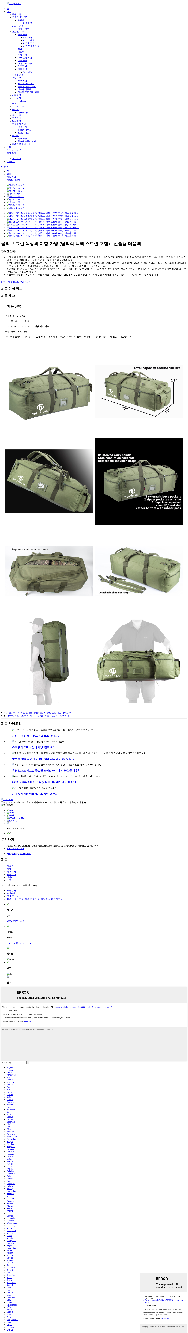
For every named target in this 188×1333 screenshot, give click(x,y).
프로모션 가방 (19, 124)
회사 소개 (11, 153)
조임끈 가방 (23, 132)
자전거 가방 (18, 107)
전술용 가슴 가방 (26, 83)
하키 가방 (22, 34)
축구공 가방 (23, 66)
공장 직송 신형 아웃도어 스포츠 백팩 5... (35, 735)
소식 (9, 147)
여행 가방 (22, 69)
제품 (9, 11)
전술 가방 (16, 78)
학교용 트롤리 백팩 (27, 141)
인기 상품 (11, 890)
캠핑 (14, 104)
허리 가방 (16, 95)
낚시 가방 (16, 121)
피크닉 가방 (23, 112)
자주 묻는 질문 (14, 150)
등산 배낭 (27, 72)
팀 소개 (10, 866)
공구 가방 (16, 14)
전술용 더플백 (24, 89)
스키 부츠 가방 (25, 63)
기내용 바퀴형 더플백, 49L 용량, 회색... (34, 793)
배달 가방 (16, 115)
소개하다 (16, 158)
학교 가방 (22, 138)
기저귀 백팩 (23, 29)
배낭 (20, 49)
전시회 (10, 877)
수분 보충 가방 (25, 57)
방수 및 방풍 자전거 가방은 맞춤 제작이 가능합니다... (43, 759)
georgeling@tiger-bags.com (19, 853)
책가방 (15, 135)
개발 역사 (11, 871)
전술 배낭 (22, 81)
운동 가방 (22, 55)
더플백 (21, 52)
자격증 (15, 156)
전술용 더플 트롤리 (27, 86)
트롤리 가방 (18, 75)
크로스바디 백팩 (20, 17)
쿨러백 (15, 109)
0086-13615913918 (15, 848)
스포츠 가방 (18, 31)
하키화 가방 (29, 43)
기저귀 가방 (18, 26)
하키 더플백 (29, 40)
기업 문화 (11, 874)
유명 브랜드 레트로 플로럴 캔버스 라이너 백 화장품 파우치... (47, 770)
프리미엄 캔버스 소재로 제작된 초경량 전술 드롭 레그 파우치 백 (40, 713)
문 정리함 (16, 118)
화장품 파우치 (24, 130)
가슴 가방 (27, 23)
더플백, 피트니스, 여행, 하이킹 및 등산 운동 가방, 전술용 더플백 (38, 716)
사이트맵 (11, 893)
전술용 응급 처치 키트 (28, 92)
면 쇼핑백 (22, 127)
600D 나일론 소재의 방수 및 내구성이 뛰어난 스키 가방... (45, 782)
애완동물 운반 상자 (21, 144)
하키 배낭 (27, 37)
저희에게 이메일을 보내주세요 (16, 282)
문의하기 (11, 161)
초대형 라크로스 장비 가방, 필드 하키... (35, 747)
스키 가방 (22, 60)
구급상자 (16, 98)
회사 (9, 869)
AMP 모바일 (12, 896)
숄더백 (21, 20)
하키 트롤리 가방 (31, 46)
